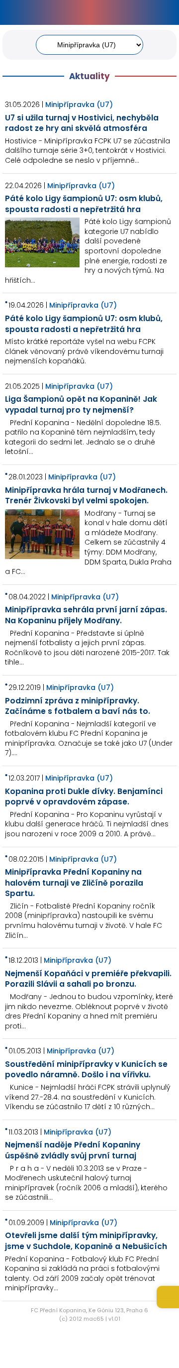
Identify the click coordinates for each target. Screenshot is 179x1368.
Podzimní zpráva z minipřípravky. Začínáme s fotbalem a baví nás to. (77, 706)
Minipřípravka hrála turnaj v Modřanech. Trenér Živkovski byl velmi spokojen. (86, 495)
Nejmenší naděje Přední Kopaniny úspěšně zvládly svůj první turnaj (72, 1150)
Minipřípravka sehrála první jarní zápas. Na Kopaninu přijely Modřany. (86, 615)
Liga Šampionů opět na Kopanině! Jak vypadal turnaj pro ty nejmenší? (81, 404)
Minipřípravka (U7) (79, 105)
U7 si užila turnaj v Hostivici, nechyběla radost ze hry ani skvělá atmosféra (82, 123)
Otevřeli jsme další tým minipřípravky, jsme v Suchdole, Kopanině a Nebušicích (86, 1241)
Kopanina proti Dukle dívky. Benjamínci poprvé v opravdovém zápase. (84, 796)
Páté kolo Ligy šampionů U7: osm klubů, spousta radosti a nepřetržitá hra (84, 204)
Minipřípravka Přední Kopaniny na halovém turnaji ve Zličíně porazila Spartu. (74, 883)
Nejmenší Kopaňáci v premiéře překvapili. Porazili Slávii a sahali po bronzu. (88, 979)
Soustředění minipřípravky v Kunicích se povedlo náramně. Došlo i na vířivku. (86, 1069)
